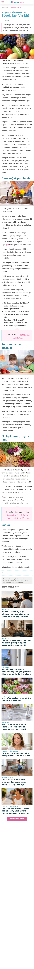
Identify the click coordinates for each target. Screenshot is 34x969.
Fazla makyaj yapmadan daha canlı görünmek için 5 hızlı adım (16, 754)
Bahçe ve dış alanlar (9, 696)
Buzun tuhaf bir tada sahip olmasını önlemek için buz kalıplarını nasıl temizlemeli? (14, 726)
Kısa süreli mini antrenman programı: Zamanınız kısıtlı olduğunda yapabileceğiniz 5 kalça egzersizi (15, 782)
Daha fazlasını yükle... (17, 819)
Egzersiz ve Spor (7, 777)
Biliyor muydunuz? (15, 7)
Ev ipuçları (5, 667)
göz (7, 245)
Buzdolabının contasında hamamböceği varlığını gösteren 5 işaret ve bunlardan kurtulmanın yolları (17, 671)
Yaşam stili (5, 7)
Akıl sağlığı (5, 609)
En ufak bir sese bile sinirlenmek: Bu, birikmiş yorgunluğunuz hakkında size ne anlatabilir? (16, 642)
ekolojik (26, 470)
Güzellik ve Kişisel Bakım (10, 751)
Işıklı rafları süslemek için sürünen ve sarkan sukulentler (17, 699)
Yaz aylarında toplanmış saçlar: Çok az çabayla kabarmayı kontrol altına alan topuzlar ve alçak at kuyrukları (16, 810)
